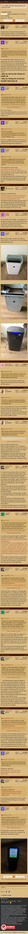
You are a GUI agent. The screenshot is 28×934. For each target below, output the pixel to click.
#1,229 (25, 361)
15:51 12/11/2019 (5, 84)
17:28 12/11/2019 (5, 805)
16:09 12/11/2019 (5, 211)
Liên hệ (3, 901)
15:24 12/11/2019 (5, 38)
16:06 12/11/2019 (5, 185)
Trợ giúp (19, 901)
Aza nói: (5, 48)
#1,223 (25, 84)
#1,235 (25, 608)
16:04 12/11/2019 (5, 146)
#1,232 (25, 463)
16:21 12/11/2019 (5, 361)
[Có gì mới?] (23, 1)
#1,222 (25, 38)
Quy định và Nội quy (11, 901)
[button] (1, 2)
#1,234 (25, 565)
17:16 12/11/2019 (5, 708)
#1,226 (25, 185)
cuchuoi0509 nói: (7, 575)
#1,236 (25, 655)
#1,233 (25, 510)
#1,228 (25, 230)
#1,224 (25, 119)
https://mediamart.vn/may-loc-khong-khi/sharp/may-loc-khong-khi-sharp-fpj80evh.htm (11, 772)
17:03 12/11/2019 (5, 608)
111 (19, 20)
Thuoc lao (4, 18)
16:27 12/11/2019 (5, 418)
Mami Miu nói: (6, 815)
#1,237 (25, 708)
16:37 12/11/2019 (5, 463)
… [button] (11, 20)
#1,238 (25, 749)
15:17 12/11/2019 (5, 23)
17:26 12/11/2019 (5, 777)
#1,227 (25, 211)
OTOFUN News (5, 902)
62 (14, 20)
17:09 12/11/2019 (5, 655)
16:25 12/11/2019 (5, 387)
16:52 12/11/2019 (5, 510)
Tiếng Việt (4, 898)
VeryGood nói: (6, 129)
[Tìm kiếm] (26, 1)
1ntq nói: (5, 520)
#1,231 (25, 418)
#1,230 (25, 387)
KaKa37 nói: (6, 94)
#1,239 (25, 777)
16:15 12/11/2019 (5, 230)
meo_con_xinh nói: (7, 759)
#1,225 (25, 146)
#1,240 (25, 805)
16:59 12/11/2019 (5, 565)
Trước (6, 20)
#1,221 (25, 23)
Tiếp (22, 20)
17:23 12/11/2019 (5, 749)
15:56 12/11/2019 (5, 119)
